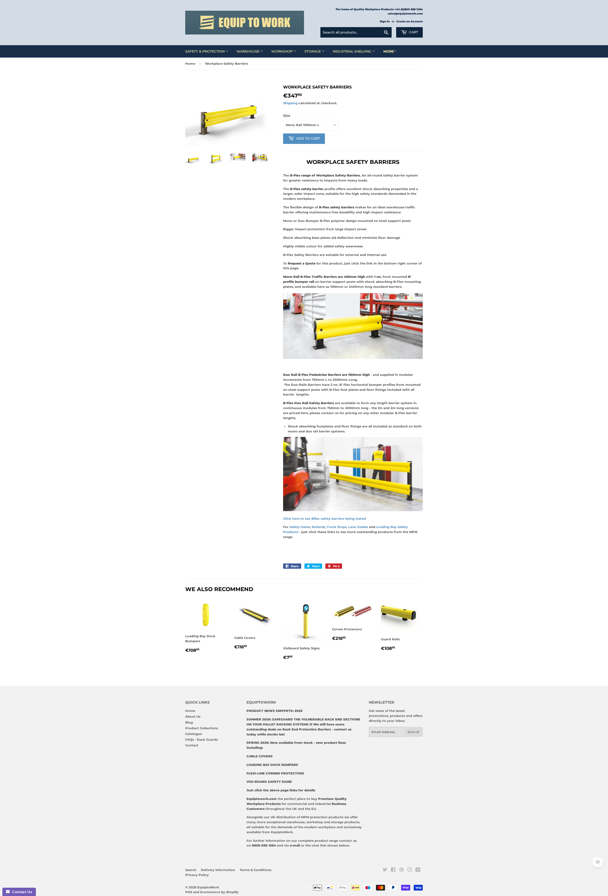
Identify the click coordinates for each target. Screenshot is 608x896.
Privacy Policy (197, 875)
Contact (191, 745)
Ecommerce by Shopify (219, 892)
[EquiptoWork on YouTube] (417, 870)
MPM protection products (321, 817)
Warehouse (248, 51)
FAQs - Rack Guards (201, 739)
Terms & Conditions (255, 870)
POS (188, 892)
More (388, 51)
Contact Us (21, 892)
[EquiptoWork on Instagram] (409, 870)
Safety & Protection (205, 51)
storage (337, 822)
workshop (315, 822)
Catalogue (193, 734)
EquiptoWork (208, 887)
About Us (192, 716)
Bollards (318, 527)
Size (286, 115)
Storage (313, 51)
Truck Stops (337, 527)
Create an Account (409, 21)
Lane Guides (358, 527)
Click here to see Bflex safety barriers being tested (325, 518)
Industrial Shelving (352, 51)
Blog (189, 722)
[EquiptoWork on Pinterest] (401, 870)
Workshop (282, 51)
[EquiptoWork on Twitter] (385, 870)
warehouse (296, 822)
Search (190, 870)
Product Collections (201, 728)
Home (190, 63)
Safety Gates (300, 527)
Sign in (385, 21)
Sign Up (414, 732)
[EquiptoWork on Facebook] (393, 870)
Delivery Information (218, 870)
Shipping (290, 103)
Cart (413, 32)
